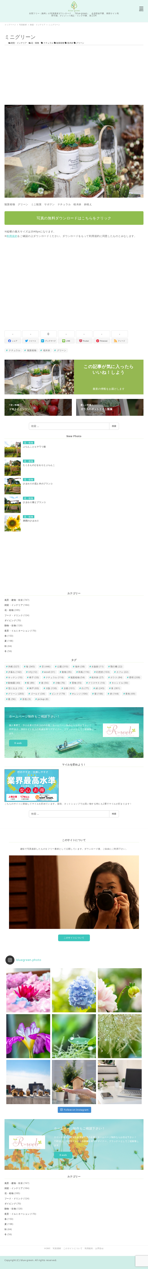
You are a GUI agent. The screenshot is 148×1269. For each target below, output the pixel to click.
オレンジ (80, 693)
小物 (60, 682)
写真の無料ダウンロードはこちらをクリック (74, 218)
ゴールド (38, 693)
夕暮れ (14, 672)
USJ (32, 672)
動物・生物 (10, 625)
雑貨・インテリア (19, 43)
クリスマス (96, 682)
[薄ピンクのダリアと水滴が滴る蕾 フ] (120, 990)
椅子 (34, 677)
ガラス (116, 677)
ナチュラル (48, 43)
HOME (47, 1248)
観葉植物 (60, 43)
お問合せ (99, 1248)
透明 (134, 677)
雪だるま (15, 688)
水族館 (98, 666)
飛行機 (116, 666)
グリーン (80, 43)
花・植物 (35, 43)
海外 (80, 666)
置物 (77, 682)
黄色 (130, 693)
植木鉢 (70, 43)
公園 (62, 666)
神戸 (34, 688)
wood (49, 672)
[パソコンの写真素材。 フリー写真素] (120, 1082)
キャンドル (120, 682)
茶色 (26, 699)
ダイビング (10, 620)
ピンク (58, 693)
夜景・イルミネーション (17, 630)
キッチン (15, 677)
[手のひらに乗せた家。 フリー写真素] (74, 1082)
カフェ (122, 672)
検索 (114, 426)
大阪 (51, 688)
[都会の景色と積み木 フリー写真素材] (28, 1082)
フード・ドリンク (14, 615)
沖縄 (13, 666)
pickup (43, 699)
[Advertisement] (74, 75)
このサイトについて (74, 937)
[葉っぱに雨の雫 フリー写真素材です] (74, 1036)
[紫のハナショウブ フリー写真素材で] (28, 1036)
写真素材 (57, 1248)
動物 (67, 672)
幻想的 (103, 672)
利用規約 (12, 236)
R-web (18, 743)
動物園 (14, 682)
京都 (69, 688)
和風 (84, 672)
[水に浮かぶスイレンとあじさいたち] (28, 990)
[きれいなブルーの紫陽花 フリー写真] (74, 990)
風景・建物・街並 (14, 599)
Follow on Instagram (76, 1109)
